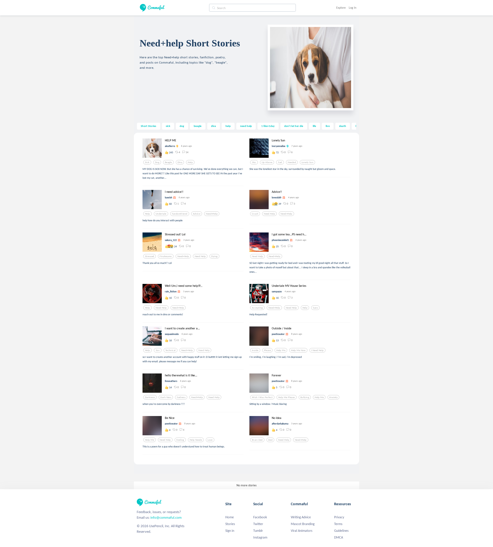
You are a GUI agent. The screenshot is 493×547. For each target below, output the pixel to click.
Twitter (258, 524)
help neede (196, 440)
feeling (180, 440)
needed (292, 162)
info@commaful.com (166, 517)
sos (157, 350)
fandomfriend (179, 213)
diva (213, 126)
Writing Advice (301, 517)
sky (254, 162)
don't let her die (293, 126)
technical (170, 350)
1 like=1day (268, 126)
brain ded (257, 440)
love (210, 440)
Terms (338, 524)
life (314, 126)
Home (229, 517)
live (328, 126)
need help (246, 126)
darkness (150, 397)
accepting (257, 307)
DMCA (338, 537)
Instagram (260, 537)
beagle (198, 126)
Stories (230, 524)
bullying (304, 397)
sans (315, 307)
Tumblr (258, 531)
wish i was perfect (262, 397)
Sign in (229, 531)
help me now (298, 350)
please (267, 350)
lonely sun (307, 162)
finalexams (166, 256)
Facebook (260, 517)
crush (255, 213)
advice (196, 213)
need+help (212, 213)
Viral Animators (301, 531)
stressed (149, 256)
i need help (317, 350)
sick (168, 126)
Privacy (339, 517)
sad (280, 162)
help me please (286, 397)
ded (270, 440)
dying (214, 256)
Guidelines (341, 531)
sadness (181, 397)
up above (267, 162)
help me (280, 350)
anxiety (333, 397)
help (228, 126)
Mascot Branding (302, 524)
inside (255, 350)
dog (182, 126)
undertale (161, 213)
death (342, 126)
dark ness (165, 397)
